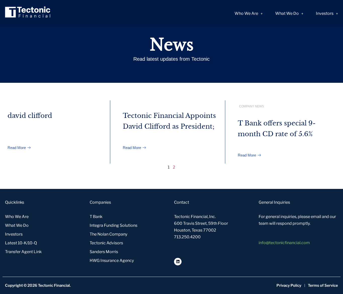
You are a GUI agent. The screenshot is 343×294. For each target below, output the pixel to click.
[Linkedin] (178, 261)
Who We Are (246, 13)
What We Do (287, 13)
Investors (324, 13)
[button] (249, 13)
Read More (17, 147)
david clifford (30, 116)
